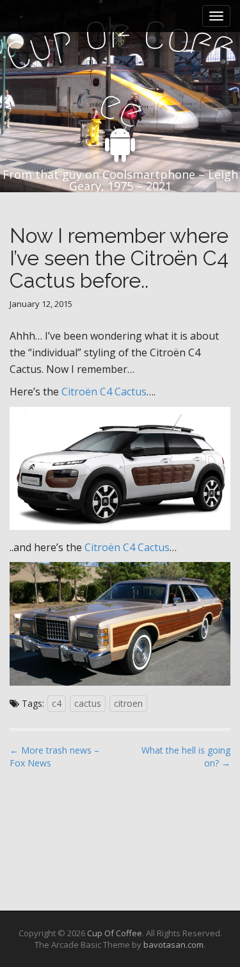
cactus (87, 703)
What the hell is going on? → (185, 756)
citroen (128, 703)
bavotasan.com (173, 944)
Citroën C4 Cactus (104, 391)
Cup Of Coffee (114, 933)
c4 (56, 703)
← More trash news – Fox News (54, 756)
